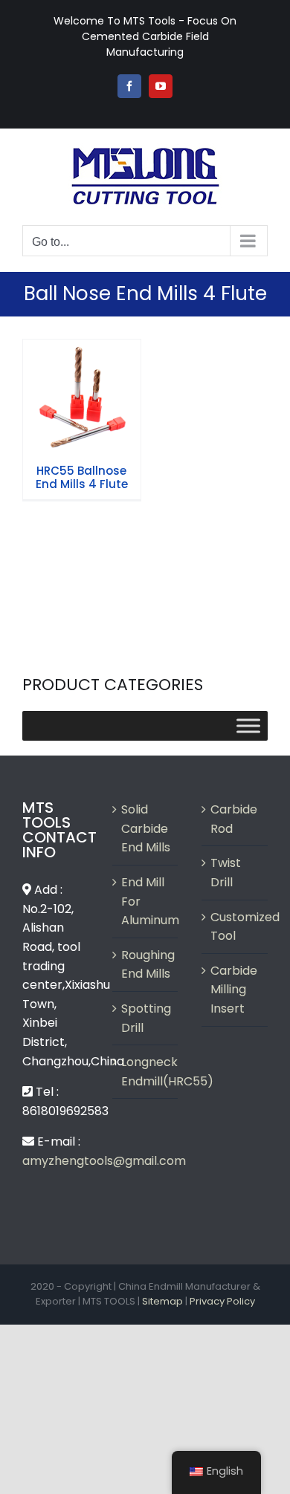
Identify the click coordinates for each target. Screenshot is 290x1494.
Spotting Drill (146, 1018)
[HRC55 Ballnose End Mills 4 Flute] (82, 398)
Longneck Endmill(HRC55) (146, 1071)
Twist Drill (225, 872)
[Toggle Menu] (248, 726)
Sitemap (162, 1301)
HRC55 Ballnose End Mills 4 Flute (81, 371)
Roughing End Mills (146, 964)
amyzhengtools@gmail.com (104, 1160)
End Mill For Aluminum (146, 901)
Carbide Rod (233, 819)
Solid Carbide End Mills (145, 828)
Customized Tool (235, 927)
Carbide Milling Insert (233, 989)
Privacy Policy (222, 1301)
